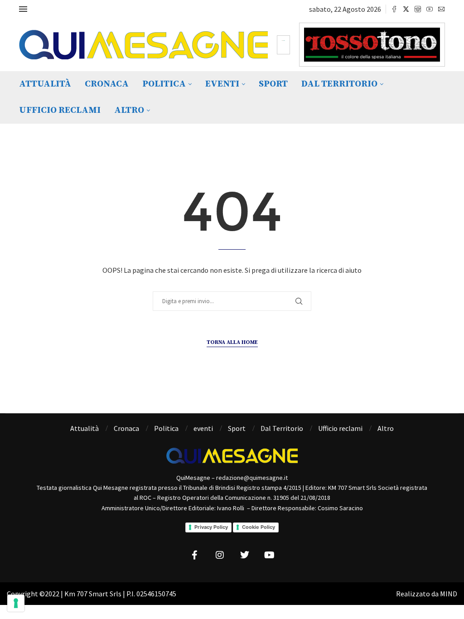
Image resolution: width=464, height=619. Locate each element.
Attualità (45, 84)
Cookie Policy (258, 527)
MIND (448, 593)
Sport (273, 84)
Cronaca (107, 84)
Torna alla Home (232, 342)
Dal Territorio (339, 84)
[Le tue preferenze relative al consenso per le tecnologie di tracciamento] (15, 603)
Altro (129, 110)
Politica (164, 84)
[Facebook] (394, 9)
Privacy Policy (211, 527)
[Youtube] (429, 9)
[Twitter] (406, 9)
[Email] (441, 9)
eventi (222, 84)
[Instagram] (417, 9)
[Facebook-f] (195, 555)
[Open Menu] (23, 9)
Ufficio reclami (60, 110)
